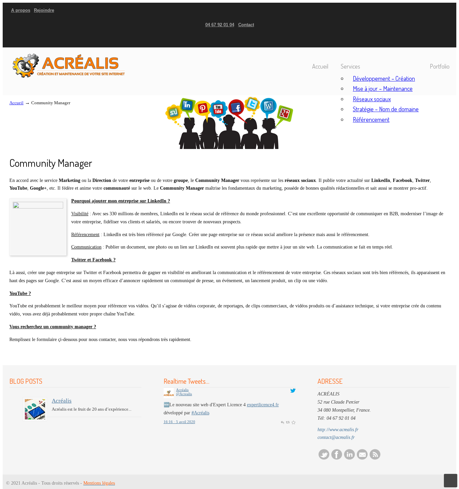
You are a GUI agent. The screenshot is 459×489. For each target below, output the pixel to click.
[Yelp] (439, 39)
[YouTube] (442, 39)
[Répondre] (282, 422)
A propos (20, 10)
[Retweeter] (288, 422)
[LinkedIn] (432, 39)
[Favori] (293, 422)
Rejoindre (44, 10)
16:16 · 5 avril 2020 (179, 422)
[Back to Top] (450, 480)
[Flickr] (446, 39)
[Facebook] (426, 39)
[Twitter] (423, 39)
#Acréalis (200, 412)
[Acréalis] (35, 409)
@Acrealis (184, 394)
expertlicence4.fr (263, 404)
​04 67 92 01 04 (219, 24)
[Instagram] (435, 39)
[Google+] (429, 39)
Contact (246, 24)
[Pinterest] (449, 39)
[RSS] (375, 458)
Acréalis (62, 401)
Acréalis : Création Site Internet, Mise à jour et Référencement (68, 63)
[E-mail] (362, 458)
